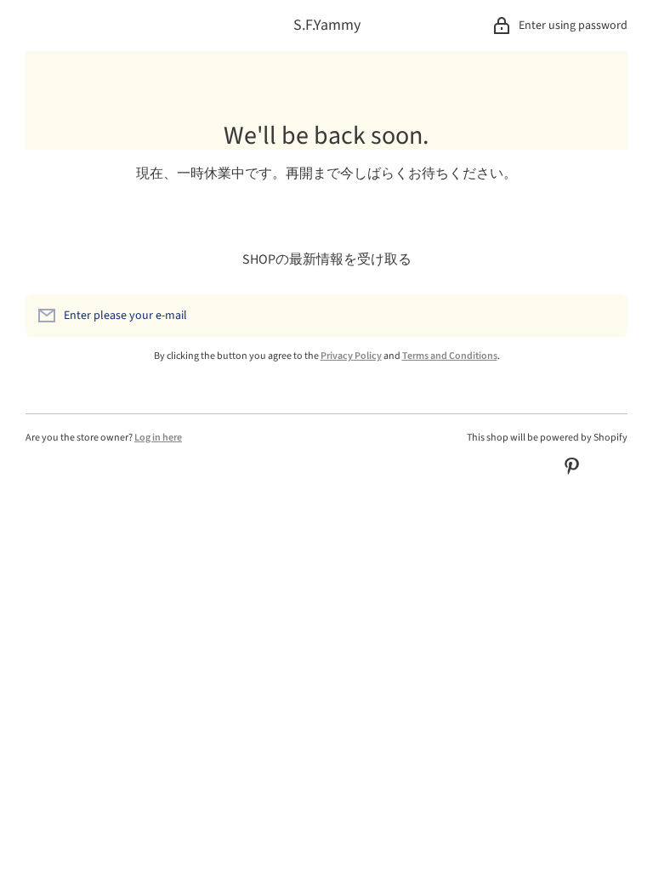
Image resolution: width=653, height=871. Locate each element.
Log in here (158, 437)
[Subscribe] (606, 315)
